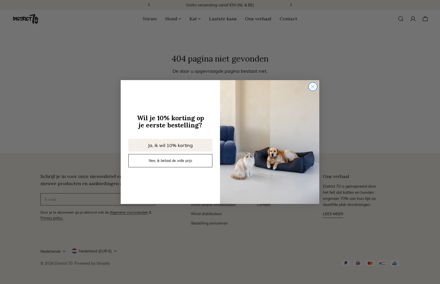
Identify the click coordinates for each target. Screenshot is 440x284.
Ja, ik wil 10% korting (170, 145)
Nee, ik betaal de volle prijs (170, 160)
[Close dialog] (312, 86)
